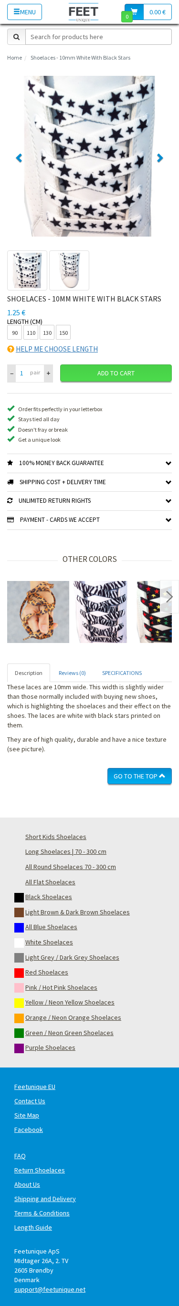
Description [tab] (28, 672)
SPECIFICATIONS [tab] (122, 672)
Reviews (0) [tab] (72, 672)
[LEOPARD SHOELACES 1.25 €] (38, 612)
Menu (28, 12)
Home (14, 57)
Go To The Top (136, 776)
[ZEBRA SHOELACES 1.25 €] (100, 612)
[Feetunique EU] (83, 11)
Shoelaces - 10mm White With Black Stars (80, 57)
